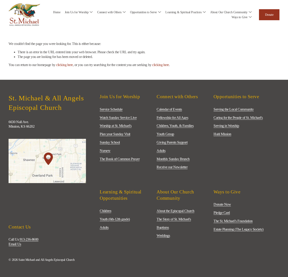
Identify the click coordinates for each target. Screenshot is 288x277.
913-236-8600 (29, 239)
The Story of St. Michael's (174, 219)
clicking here (64, 65)
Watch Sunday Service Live (118, 118)
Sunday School (110, 142)
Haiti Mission (222, 134)
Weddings (163, 235)
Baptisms (163, 227)
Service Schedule (111, 109)
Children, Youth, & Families (175, 126)
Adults (104, 227)
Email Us (15, 244)
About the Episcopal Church (175, 211)
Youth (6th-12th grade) (115, 219)
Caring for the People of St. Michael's (238, 118)
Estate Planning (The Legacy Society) (238, 229)
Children (105, 211)
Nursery (105, 151)
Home (56, 12)
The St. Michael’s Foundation (233, 221)
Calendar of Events (169, 109)
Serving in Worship (226, 126)
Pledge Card (222, 213)
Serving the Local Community (234, 109)
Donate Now (222, 204)
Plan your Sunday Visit (115, 134)
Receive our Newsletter (172, 167)
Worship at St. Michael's (115, 126)
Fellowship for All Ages (172, 118)
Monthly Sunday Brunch (173, 159)
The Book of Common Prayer (120, 159)
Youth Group (165, 134)
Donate (269, 14)
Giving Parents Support (172, 142)
